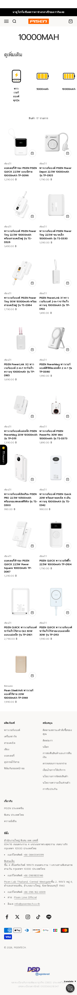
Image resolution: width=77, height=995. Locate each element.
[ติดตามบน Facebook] (7, 917)
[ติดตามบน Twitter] (17, 917)
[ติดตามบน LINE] (49, 917)
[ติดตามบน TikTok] (38, 917)
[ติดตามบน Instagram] (28, 917)
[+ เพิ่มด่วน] (32, 153)
